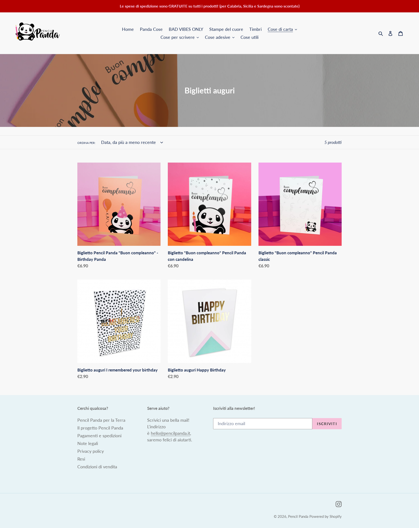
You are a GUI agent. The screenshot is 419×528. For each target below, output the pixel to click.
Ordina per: (86, 143)
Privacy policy (90, 451)
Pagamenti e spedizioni (99, 435)
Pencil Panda (298, 516)
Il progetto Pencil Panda (100, 427)
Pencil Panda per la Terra (101, 420)
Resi (81, 459)
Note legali (87, 443)
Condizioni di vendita (97, 466)
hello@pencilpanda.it (170, 433)
